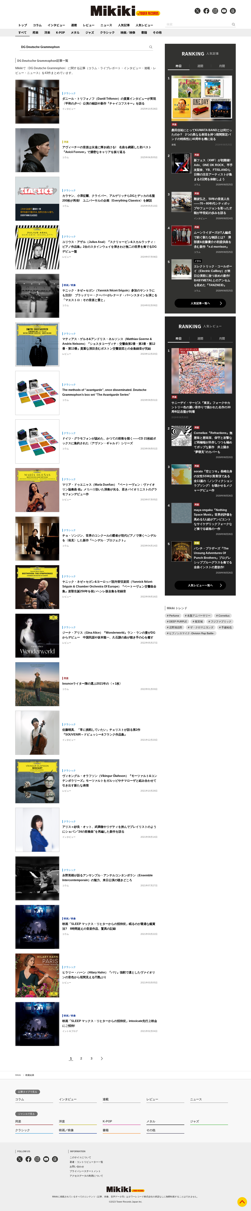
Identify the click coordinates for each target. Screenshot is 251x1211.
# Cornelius (223, 615)
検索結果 (29, 1075)
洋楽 (47, 32)
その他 (157, 32)
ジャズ (89, 32)
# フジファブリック (220, 621)
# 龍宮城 (198, 621)
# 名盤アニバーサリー (197, 615)
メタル (75, 32)
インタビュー (56, 25)
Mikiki (18, 1075)
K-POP (60, 32)
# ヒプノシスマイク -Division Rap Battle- (190, 633)
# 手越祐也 (225, 627)
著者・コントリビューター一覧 (86, 1162)
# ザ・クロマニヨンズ (200, 627)
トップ (22, 25)
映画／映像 (128, 32)
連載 (74, 25)
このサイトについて (80, 1157)
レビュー (89, 25)
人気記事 (124, 25)
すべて (22, 32)
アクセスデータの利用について (86, 1176)
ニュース (106, 25)
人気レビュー (144, 25)
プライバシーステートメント (85, 1171)
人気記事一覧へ (200, 303)
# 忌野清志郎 (174, 627)
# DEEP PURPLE (177, 621)
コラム (37, 25)
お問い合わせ (77, 1166)
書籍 (144, 32)
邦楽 (35, 32)
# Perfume (173, 615)
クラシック (107, 32)
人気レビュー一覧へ (200, 585)
